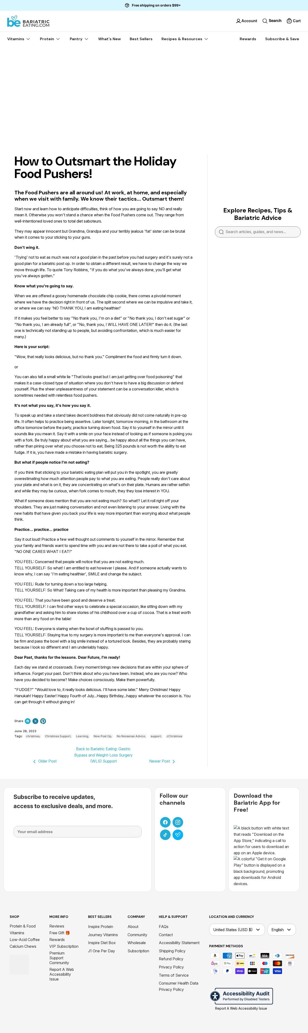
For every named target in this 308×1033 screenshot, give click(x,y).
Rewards (248, 38)
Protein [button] (47, 38)
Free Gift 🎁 (59, 932)
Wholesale (137, 942)
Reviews (56, 926)
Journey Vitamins (103, 934)
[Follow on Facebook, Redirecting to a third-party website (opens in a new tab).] (165, 822)
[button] (293, 21)
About (133, 926)
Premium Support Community (59, 958)
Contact (166, 934)
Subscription (138, 950)
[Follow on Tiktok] (165, 835)
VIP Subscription (63, 946)
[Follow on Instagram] (178, 822)
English (277, 929)
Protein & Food (23, 926)
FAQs (163, 926)
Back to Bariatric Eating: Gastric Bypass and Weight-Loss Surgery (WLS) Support (103, 754)
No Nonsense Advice (131, 736)
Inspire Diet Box (102, 942)
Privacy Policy (171, 967)
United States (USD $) (233, 929)
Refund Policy (171, 958)
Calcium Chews (23, 946)
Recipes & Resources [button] (182, 38)
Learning (82, 736)
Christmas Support (58, 736)
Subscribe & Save (282, 38)
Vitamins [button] (16, 38)
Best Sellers (141, 38)
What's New (109, 38)
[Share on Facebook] (27, 721)
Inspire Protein (100, 926)
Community (137, 934)
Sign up (132, 833)
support (156, 736)
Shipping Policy (172, 950)
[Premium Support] (178, 835)
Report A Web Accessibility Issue (61, 974)
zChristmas (174, 736)
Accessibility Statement (179, 942)
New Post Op (102, 736)
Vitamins (17, 932)
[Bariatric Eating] (28, 21)
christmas (32, 736)
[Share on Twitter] (35, 721)
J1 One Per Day (101, 950)
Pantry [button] (76, 38)
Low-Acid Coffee (25, 939)
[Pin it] (43, 721)
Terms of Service (174, 975)
